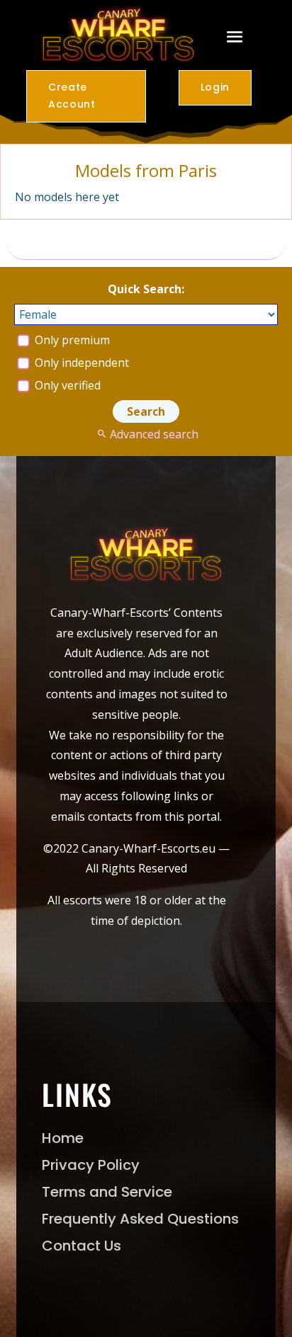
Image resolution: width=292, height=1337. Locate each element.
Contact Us (81, 1246)
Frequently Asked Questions (140, 1219)
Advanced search (154, 434)
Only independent (80, 362)
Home (63, 1138)
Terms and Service (107, 1192)
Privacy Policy (91, 1165)
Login (215, 87)
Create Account (71, 95)
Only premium (71, 340)
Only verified (66, 385)
